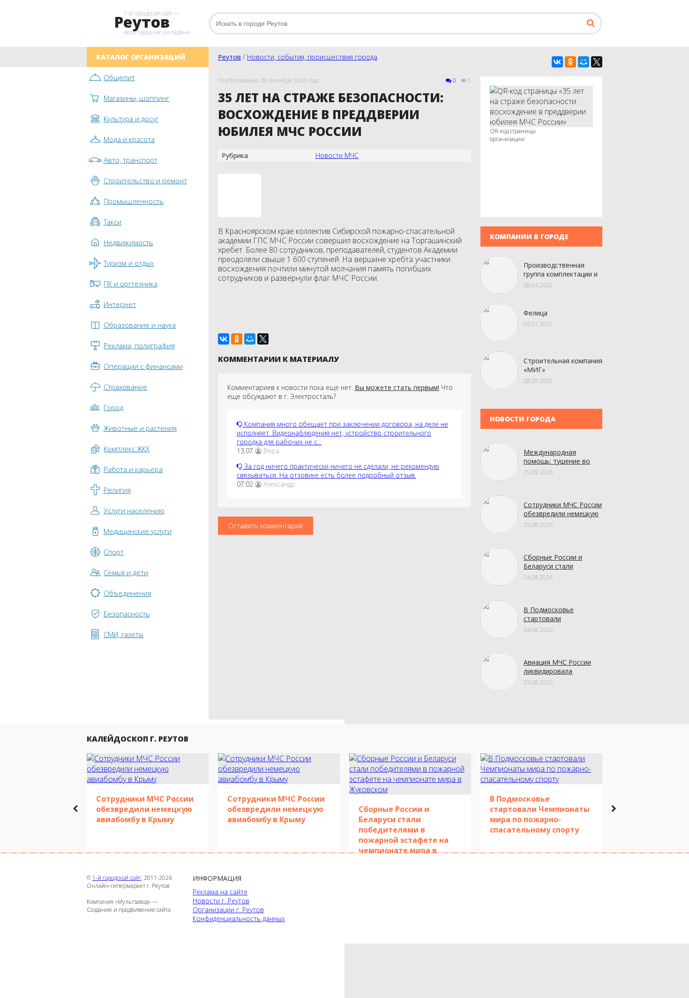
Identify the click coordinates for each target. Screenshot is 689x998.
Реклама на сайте (220, 891)
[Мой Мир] (583, 62)
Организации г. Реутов (228, 909)
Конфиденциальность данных (239, 918)
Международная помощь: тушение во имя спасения (557, 461)
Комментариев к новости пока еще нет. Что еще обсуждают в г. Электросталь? (340, 392)
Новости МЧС (337, 155)
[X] (596, 62)
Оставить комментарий (265, 525)
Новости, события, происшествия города (312, 57)
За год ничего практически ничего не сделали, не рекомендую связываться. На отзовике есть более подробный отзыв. (338, 471)
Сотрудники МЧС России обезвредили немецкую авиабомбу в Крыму (563, 513)
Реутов (229, 57)
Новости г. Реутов (221, 900)
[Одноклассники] (570, 62)
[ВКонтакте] (557, 62)
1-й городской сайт (116, 878)
